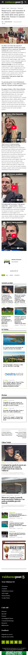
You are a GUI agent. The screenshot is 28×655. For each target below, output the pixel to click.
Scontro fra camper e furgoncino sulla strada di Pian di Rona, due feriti (13, 418)
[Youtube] (16, 642)
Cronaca (4, 303)
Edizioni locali (13, 8)
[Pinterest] (15, 279)
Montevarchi (20, 8)
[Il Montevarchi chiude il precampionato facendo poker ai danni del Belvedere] (7, 311)
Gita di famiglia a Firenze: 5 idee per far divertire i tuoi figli (13, 365)
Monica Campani (10, 462)
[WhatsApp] (22, 279)
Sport (8, 8)
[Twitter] (11, 642)
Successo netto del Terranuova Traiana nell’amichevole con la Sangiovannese (17, 534)
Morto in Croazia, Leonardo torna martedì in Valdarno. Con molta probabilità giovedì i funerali (20, 298)
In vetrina (5, 345)
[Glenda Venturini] (3, 22)
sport (7, 275)
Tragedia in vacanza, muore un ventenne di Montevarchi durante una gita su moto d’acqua (13, 404)
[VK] (18, 279)
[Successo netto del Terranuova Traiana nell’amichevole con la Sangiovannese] (5, 534)
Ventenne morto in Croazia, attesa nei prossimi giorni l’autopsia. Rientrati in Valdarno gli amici (20, 320)
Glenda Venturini (8, 21)
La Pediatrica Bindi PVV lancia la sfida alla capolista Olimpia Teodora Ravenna (7, 434)
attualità (11, 275)
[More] (26, 279)
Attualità (3, 8)
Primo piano (4, 325)
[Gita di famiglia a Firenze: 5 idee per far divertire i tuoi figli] (14, 356)
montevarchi (17, 275)
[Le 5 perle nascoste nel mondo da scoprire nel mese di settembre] (14, 339)
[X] (11, 279)
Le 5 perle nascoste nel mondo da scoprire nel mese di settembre (13, 348)
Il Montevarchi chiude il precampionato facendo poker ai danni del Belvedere (7, 320)
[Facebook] (8, 279)
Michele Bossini (12, 518)
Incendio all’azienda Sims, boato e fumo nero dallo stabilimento (13, 411)
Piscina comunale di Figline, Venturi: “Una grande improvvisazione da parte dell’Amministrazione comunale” (20, 435)
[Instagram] (7, 642)
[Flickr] (20, 642)
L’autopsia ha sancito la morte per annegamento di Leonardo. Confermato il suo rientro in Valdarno (7, 298)
